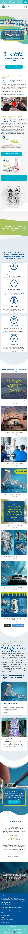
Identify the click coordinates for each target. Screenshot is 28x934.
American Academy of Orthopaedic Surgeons (11, 907)
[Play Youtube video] (14, 104)
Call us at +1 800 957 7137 (12, 2)
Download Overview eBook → (11, 153)
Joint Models (14, 344)
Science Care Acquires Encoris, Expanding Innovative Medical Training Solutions (13, 904)
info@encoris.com (5, 915)
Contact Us (19, 2)
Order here (25, 2)
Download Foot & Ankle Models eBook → (14, 177)
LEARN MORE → (14, 802)
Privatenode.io (20, 932)
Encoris (14, 929)
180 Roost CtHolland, (4, 921)
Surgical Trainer (20, 132)
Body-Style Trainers (9, 739)
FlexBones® (11, 132)
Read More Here (6, 682)
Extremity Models (14, 272)
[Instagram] (25, 397)
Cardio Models (14, 326)
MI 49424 (8, 922)
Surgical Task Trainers (14, 289)
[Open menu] (25, 7)
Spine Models (14, 306)
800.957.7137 (4, 917)
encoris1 (13, 374)
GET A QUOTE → (14, 67)
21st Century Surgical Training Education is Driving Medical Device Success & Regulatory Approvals (12, 910)
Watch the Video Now (13, 38)
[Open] (14, 386)
